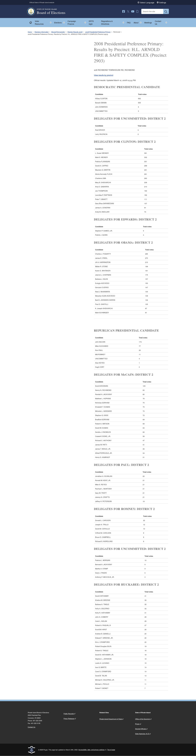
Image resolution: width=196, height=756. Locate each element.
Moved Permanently (58, 32)
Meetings (148, 22)
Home (30, 32)
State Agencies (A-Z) (142, 734)
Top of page (111, 750)
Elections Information (42, 32)
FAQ (128, 22)
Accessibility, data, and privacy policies (91, 750)
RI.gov (137, 724)
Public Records (69, 714)
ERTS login (91, 22)
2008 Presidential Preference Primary (98, 32)
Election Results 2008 (75, 32)
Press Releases (69, 718)
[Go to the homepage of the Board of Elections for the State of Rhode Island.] (32, 11)
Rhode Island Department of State (110, 719)
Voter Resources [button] (44, 22)
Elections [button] (60, 22)
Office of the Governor (142, 719)
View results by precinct (103, 75)
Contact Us (31, 727)
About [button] (138, 22)
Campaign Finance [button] (77, 22)
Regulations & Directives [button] (113, 22)
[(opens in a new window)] (123, 11)
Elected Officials (140, 729)
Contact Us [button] (161, 22)
